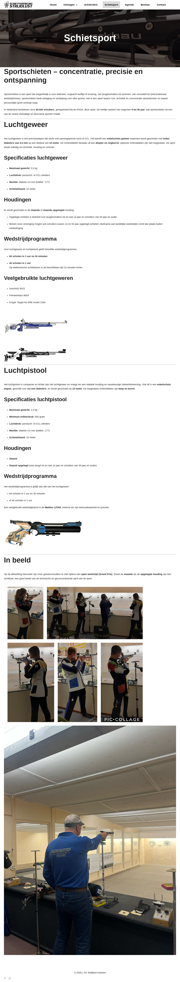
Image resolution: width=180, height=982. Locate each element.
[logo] (18, 2)
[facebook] (5, 978)
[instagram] (10, 978)
